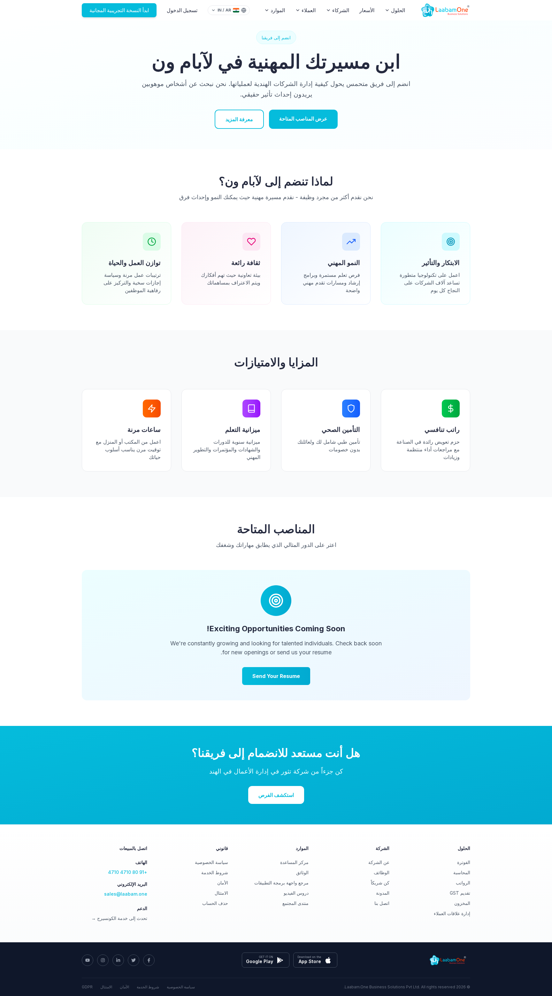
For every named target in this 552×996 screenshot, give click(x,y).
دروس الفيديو (296, 893)
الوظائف (381, 872)
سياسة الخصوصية (211, 862)
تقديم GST (460, 893)
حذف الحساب (215, 903)
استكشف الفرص (276, 795)
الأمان (222, 882)
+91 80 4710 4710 (127, 872)
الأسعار (366, 10)
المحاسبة (461, 872)
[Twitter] (133, 960)
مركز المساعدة (294, 862)
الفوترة (463, 862)
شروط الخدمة (214, 872)
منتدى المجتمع (295, 903)
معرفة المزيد (239, 119)
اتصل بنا (381, 903)
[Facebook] (149, 960)
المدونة (382, 893)
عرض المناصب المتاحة (303, 118)
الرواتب (463, 882)
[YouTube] (87, 960)
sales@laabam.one (125, 894)
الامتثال (221, 893)
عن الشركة (378, 862)
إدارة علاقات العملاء (452, 913)
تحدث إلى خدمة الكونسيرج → (119, 918)
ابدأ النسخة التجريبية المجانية (119, 10)
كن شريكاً (380, 882)
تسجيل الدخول (182, 10)
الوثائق (302, 872)
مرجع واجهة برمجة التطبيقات (281, 882)
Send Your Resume (276, 676)
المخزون (462, 903)
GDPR (87, 986)
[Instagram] (103, 960)
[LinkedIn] (118, 960)
